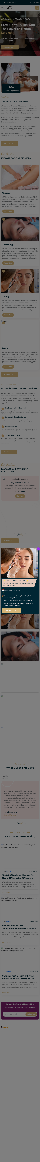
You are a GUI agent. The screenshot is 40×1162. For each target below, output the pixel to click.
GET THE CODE (10, 610)
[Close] (38, 549)
